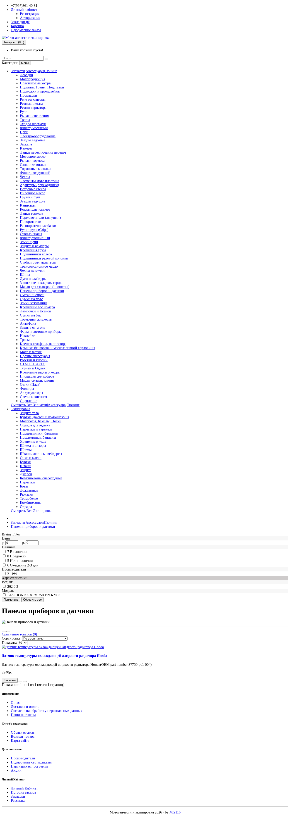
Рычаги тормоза (32, 160)
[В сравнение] (25, 681)
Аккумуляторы (31, 393)
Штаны (25, 466)
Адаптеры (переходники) (39, 185)
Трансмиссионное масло (39, 266)
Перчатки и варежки (36, 429)
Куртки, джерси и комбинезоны (44, 417)
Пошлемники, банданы (38, 437)
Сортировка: (11, 638)
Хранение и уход (33, 441)
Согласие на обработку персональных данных (46, 711)
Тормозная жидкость (36, 319)
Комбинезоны (30, 502)
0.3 (16, 586)
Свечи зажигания (33, 397)
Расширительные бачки (38, 226)
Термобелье (29, 498)
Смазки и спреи (32, 295)
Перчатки (27, 482)
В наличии (18, 552)
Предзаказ (18, 556)
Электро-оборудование (38, 136)
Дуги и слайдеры (33, 279)
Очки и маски (30, 458)
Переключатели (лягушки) (40, 217)
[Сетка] (8, 631)
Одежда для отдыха (35, 425)
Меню (25, 63)
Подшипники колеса (36, 254)
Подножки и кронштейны (40, 91)
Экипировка (20, 409)
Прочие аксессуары (35, 356)
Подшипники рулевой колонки (44, 258)
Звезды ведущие (32, 201)
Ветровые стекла (33, 189)
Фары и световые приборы (41, 331)
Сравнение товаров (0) (19, 634)
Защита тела (29, 413)
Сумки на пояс (31, 299)
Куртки (25, 462)
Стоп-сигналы (31, 234)
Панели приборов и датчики (42, 291)
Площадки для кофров (37, 376)
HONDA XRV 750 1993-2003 (37, 595)
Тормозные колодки (35, 169)
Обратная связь (22, 732)
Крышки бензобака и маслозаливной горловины (57, 348)
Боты (24, 486)
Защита (25, 470)
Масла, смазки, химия (37, 380)
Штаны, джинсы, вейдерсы (41, 454)
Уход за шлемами (33, 124)
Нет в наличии (21, 561)
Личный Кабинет (24, 788)
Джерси (26, 474)
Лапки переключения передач (43, 152)
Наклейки (27, 336)
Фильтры (27, 388)
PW (14, 574)
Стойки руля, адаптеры (38, 262)
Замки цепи (29, 242)
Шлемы (26, 450)
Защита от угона (32, 327)
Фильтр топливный (35, 238)
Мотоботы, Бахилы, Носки (40, 421)
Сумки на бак (30, 315)
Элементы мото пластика (39, 181)
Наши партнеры (23, 715)
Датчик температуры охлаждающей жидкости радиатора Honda (54, 656)
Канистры (28, 205)
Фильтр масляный (34, 128)
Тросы (25, 340)
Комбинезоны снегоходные (41, 478)
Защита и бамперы (34, 246)
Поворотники (30, 222)
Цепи (24, 132)
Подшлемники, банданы (39, 433)
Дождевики (29, 490)
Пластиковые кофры (35, 83)
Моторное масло (33, 156)
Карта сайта (20, 740)
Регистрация (29, 14)
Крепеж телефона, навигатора (43, 344)
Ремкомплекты (31, 103)
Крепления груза (33, 250)
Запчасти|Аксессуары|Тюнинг (34, 71)
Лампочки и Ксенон (35, 311)
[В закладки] (20, 681)
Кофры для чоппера (35, 209)
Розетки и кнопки (34, 360)
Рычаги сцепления (34, 116)
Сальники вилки (33, 164)
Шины (25, 274)
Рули (23, 112)
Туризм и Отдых (33, 368)
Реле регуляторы (33, 99)
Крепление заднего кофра (40, 372)
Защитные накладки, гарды (41, 283)
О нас (15, 702)
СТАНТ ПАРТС (32, 364)
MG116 (175, 812)
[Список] (3, 631)
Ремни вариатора (33, 107)
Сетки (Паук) (30, 384)
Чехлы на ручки (32, 270)
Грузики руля (30, 197)
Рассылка (18, 800)
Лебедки (26, 75)
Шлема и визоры (33, 445)
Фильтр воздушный (35, 173)
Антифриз (28, 323)
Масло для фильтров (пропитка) (44, 287)
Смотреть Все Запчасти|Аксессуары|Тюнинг (45, 405)
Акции (16, 770)
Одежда (26, 507)
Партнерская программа (29, 766)
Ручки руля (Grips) (34, 230)
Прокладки (28, 95)
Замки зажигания (33, 303)
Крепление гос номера (37, 307)
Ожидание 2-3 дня (24, 565)
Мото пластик (31, 352)
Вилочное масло (32, 193)
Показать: (9, 642)
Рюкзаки (26, 494)
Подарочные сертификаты (31, 762)
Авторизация (30, 18)
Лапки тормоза (31, 213)
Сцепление (28, 401)
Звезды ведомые (32, 140)
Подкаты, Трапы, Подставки (42, 87)
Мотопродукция (32, 79)
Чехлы (25, 177)
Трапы (25, 120)
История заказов (23, 792)
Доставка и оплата (25, 707)
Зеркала (26, 144)
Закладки (18, 796)
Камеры (26, 148)
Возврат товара (22, 736)
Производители (23, 758)
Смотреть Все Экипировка (31, 511)
